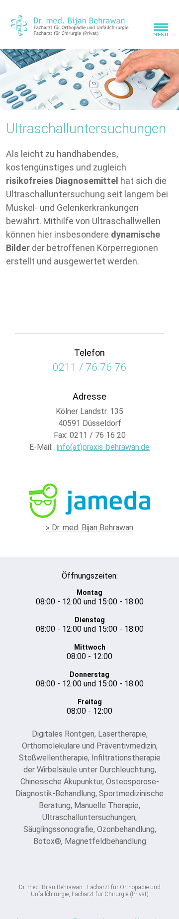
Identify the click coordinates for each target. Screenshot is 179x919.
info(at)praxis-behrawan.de (103, 447)
